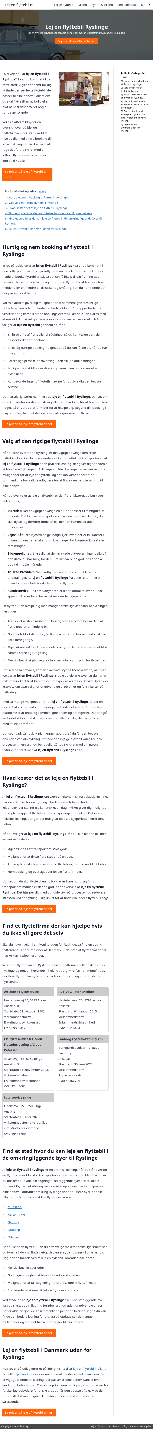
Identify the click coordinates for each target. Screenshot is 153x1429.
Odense (13, 1237)
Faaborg (14, 1230)
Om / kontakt (127, 5)
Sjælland (107, 5)
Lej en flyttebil (63, 5)
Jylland (82, 5)
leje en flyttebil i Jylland (90, 1368)
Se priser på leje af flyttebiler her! (76, 41)
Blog (125, 1426)
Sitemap (134, 1426)
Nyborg (13, 1222)
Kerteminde (16, 1214)
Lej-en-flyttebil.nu (20, 4)
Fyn (94, 5)
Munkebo (15, 1207)
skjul (41, 191)
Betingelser (146, 1426)
